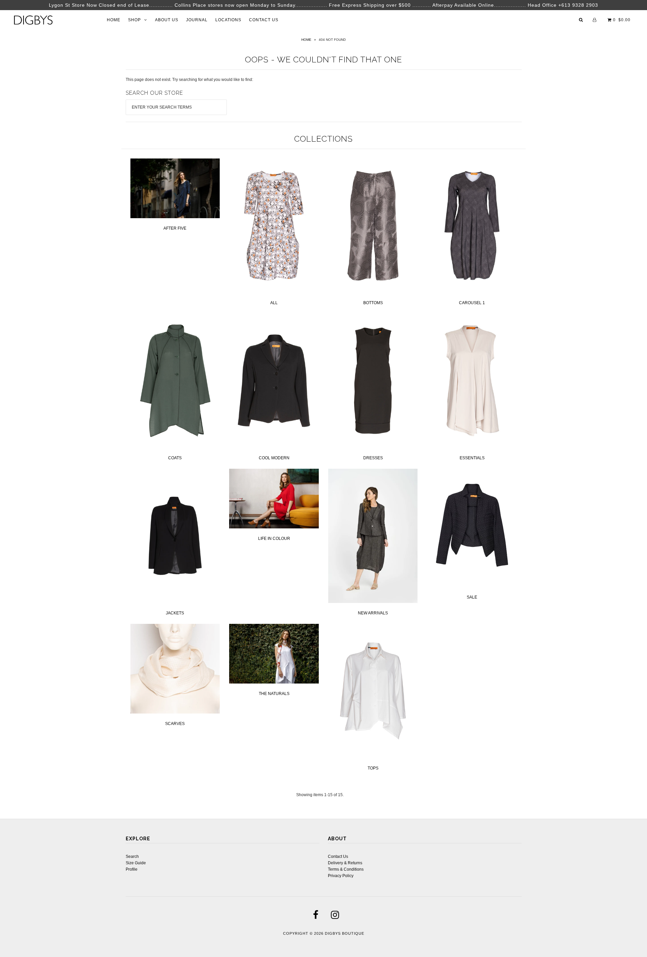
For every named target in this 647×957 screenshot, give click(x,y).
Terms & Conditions (346, 869)
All (274, 302)
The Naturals (274, 693)
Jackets (175, 613)
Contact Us (263, 20)
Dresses (373, 458)
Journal (197, 20)
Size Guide (136, 863)
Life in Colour (274, 538)
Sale (472, 597)
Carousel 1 (472, 302)
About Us (166, 20)
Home (113, 20)
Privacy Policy (340, 875)
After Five (174, 228)
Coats (175, 458)
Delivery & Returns (345, 863)
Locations (228, 20)
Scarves (175, 723)
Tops (373, 768)
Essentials (472, 458)
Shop (134, 20)
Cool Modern (274, 458)
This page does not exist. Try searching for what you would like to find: (189, 79)
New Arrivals (373, 613)
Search (132, 856)
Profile (131, 869)
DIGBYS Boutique (344, 933)
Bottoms (373, 302)
